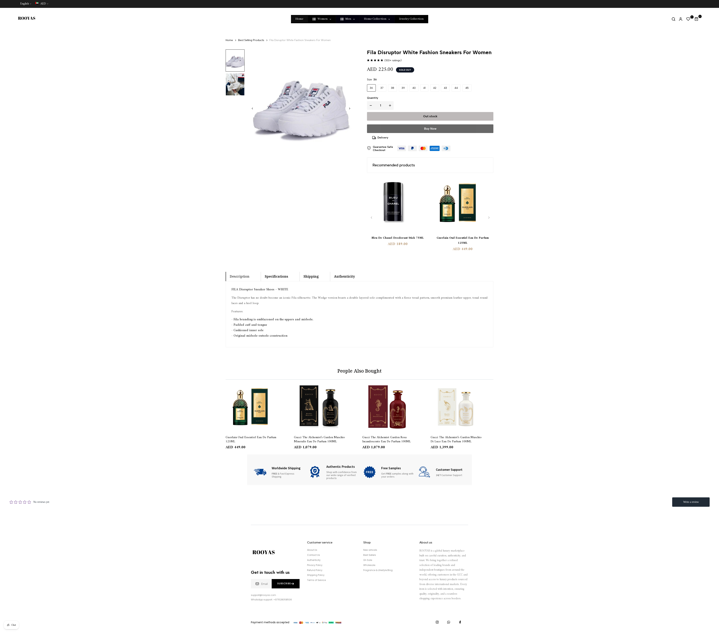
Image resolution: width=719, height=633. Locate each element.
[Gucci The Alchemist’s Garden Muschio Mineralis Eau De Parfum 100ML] (325, 407)
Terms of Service (316, 580)
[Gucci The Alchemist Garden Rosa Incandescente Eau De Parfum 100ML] (393, 407)
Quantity (372, 97)
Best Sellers (369, 555)
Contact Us (313, 555)
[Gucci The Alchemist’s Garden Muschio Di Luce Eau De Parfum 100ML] (462, 407)
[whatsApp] (448, 622)
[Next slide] (349, 108)
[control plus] (391, 105)
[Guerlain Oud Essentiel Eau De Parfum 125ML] (463, 204)
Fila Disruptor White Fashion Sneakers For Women (300, 40)
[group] (235, 60)
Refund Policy (314, 570)
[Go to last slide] (252, 108)
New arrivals (370, 550)
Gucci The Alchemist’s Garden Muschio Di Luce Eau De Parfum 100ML (456, 439)
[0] (688, 19)
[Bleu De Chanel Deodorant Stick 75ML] (397, 204)
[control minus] (370, 105)
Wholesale (369, 565)
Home (229, 40)
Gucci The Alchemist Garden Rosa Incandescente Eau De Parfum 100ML (386, 439)
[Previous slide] (371, 217)
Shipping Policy (315, 575)
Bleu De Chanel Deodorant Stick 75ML (397, 238)
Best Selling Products (251, 40)
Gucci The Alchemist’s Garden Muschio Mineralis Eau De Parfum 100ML (319, 439)
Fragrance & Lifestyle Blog (378, 570)
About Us (312, 550)
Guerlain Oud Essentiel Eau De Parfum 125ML (463, 240)
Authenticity (314, 560)
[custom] (437, 622)
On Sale (367, 560)
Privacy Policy (314, 565)
